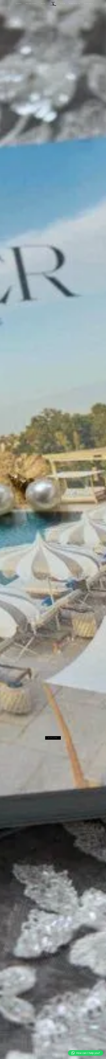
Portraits (74, 3)
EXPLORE (53, 737)
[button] (85, 1053)
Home (19, 3)
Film (62, 3)
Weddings (31, 3)
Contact (88, 3)
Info (43, 3)
